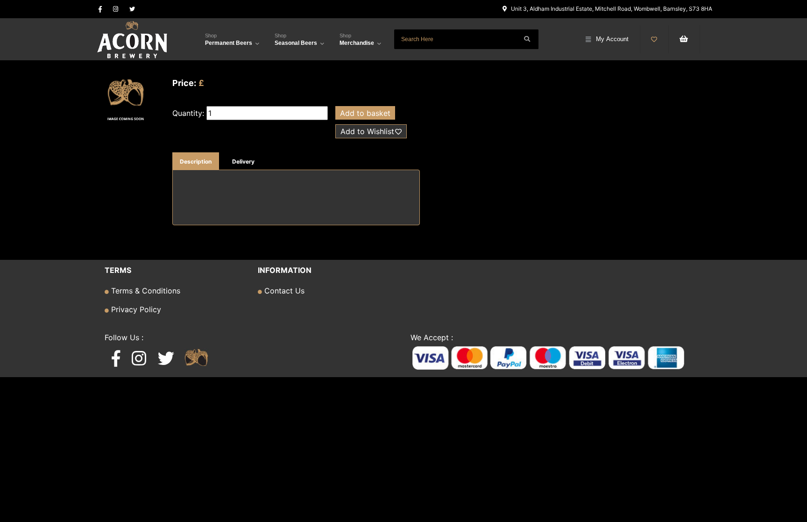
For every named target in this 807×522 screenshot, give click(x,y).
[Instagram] (115, 9)
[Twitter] (132, 9)
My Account (612, 39)
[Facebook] (100, 9)
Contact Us (283, 290)
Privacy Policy (135, 309)
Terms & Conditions (144, 290)
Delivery (243, 161)
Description (196, 161)
